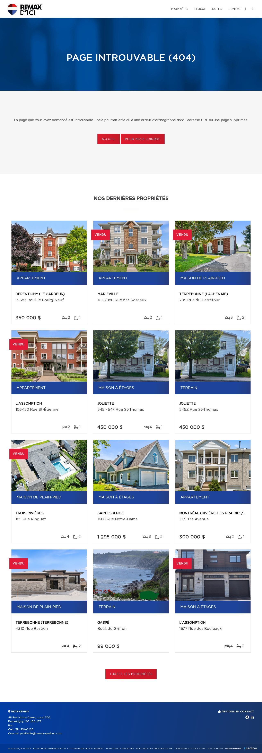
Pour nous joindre (142, 139)
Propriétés (179, 9)
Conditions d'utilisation (190, 749)
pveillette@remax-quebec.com (41, 733)
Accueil (109, 139)
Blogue (200, 9)
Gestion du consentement (224, 749)
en (252, 9)
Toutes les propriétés (131, 674)
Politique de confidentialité (154, 749)
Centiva (250, 748)
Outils (217, 9)
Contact (235, 9)
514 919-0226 (24, 729)
